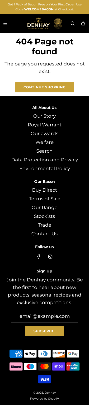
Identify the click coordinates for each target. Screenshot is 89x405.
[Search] (72, 23)
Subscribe (44, 331)
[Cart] (83, 23)
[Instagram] (50, 256)
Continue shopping (44, 87)
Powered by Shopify (44, 398)
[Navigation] (5, 23)
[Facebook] (38, 256)
